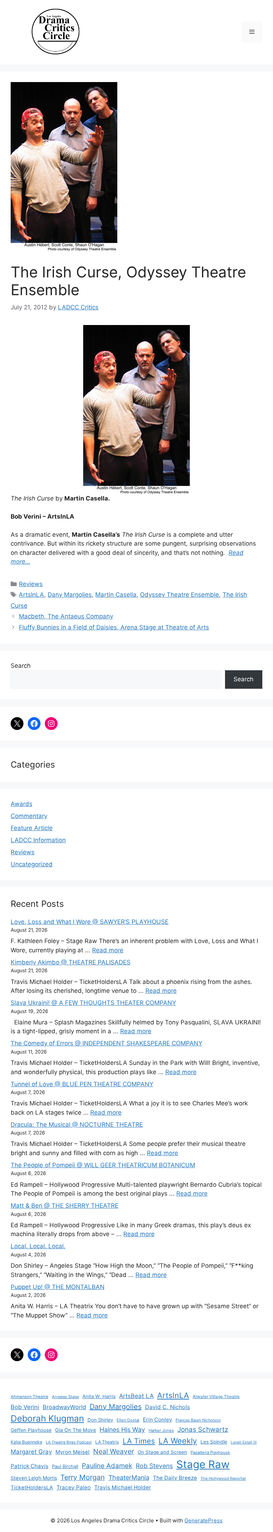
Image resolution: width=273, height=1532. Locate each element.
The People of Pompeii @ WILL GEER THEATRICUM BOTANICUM (103, 1165)
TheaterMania (128, 1477)
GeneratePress (203, 1520)
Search (21, 665)
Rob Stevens (154, 1465)
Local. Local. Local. (38, 1246)
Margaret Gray (31, 1451)
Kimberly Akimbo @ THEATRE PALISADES (70, 962)
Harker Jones (161, 1430)
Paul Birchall (65, 1466)
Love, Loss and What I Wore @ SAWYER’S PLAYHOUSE (89, 921)
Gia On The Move (75, 1430)
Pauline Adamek (107, 1466)
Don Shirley (100, 1420)
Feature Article (32, 828)
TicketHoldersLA (32, 1487)
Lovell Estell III (244, 1442)
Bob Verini (25, 1407)
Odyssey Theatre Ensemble (179, 594)
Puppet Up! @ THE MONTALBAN (58, 1286)
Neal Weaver (113, 1451)
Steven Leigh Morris (34, 1478)
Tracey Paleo (74, 1487)
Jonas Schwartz (202, 1429)
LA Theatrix (107, 1442)
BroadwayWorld (64, 1407)
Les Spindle (213, 1442)
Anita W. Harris (99, 1396)
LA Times (139, 1440)
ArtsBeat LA (136, 1396)
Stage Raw (203, 1464)
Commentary (29, 815)
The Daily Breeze (175, 1477)
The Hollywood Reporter (223, 1478)
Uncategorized (32, 864)
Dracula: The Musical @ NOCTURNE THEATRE (77, 1124)
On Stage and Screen (162, 1452)
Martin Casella (115, 594)
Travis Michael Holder (122, 1487)
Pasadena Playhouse (210, 1452)
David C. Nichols (167, 1407)
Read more (107, 950)
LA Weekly (178, 1440)
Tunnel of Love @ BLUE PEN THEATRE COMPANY (82, 1084)
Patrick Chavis (29, 1466)
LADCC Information (38, 840)
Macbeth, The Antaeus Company (66, 616)
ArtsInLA (31, 594)
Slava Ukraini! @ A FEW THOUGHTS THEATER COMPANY (93, 1002)
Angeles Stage (65, 1396)
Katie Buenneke (26, 1442)
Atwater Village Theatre (216, 1396)
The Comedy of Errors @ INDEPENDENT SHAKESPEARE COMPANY (106, 1043)
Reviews (31, 584)
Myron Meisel (72, 1452)
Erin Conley (157, 1419)
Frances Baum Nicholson (198, 1420)
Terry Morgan (82, 1477)
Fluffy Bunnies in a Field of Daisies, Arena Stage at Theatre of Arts (114, 627)
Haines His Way (122, 1429)
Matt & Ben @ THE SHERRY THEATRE (64, 1205)
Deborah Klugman (47, 1418)
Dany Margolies (70, 594)
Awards (21, 803)
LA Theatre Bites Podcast (69, 1442)
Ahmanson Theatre (29, 1396)
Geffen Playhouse (31, 1430)
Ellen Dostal (128, 1420)
